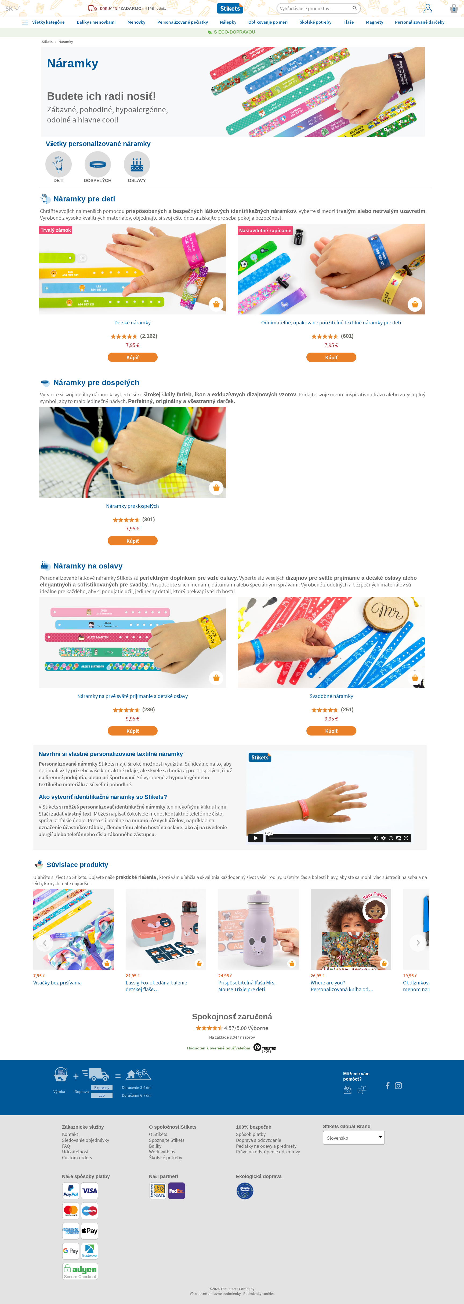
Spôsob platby (251, 1134)
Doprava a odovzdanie (258, 1140)
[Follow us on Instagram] (398, 1086)
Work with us (162, 1152)
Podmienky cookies (258, 1293)
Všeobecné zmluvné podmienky (215, 1293)
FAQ (66, 1146)
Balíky (155, 1146)
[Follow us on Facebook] (387, 1086)
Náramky (66, 41)
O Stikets (158, 1134)
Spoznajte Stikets (166, 1140)
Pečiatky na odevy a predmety (266, 1146)
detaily (161, 8)
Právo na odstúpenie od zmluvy (268, 1152)
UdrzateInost (75, 1152)
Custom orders (77, 1157)
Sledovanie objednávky (85, 1140)
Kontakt (70, 1134)
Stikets (47, 41)
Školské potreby (165, 1157)
